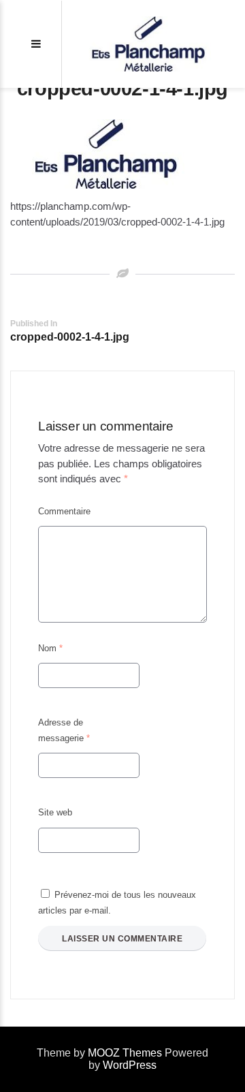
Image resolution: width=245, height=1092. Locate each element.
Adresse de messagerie (64, 730)
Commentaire (64, 511)
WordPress (130, 1065)
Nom (50, 648)
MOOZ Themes (125, 1053)
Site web (55, 812)
